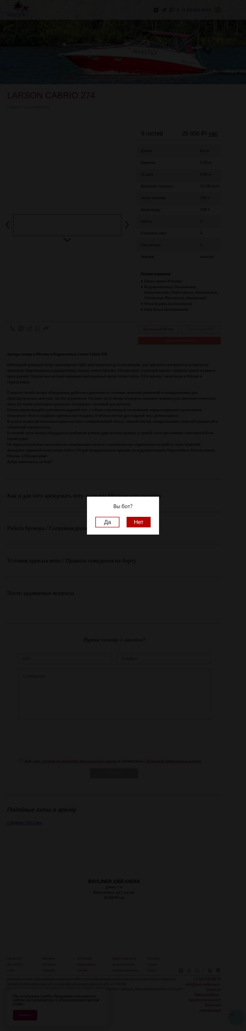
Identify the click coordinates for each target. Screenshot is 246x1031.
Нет (138, 522)
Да (107, 522)
